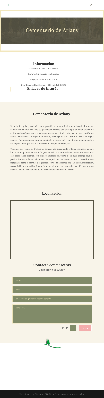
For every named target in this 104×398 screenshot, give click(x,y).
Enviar (85, 328)
